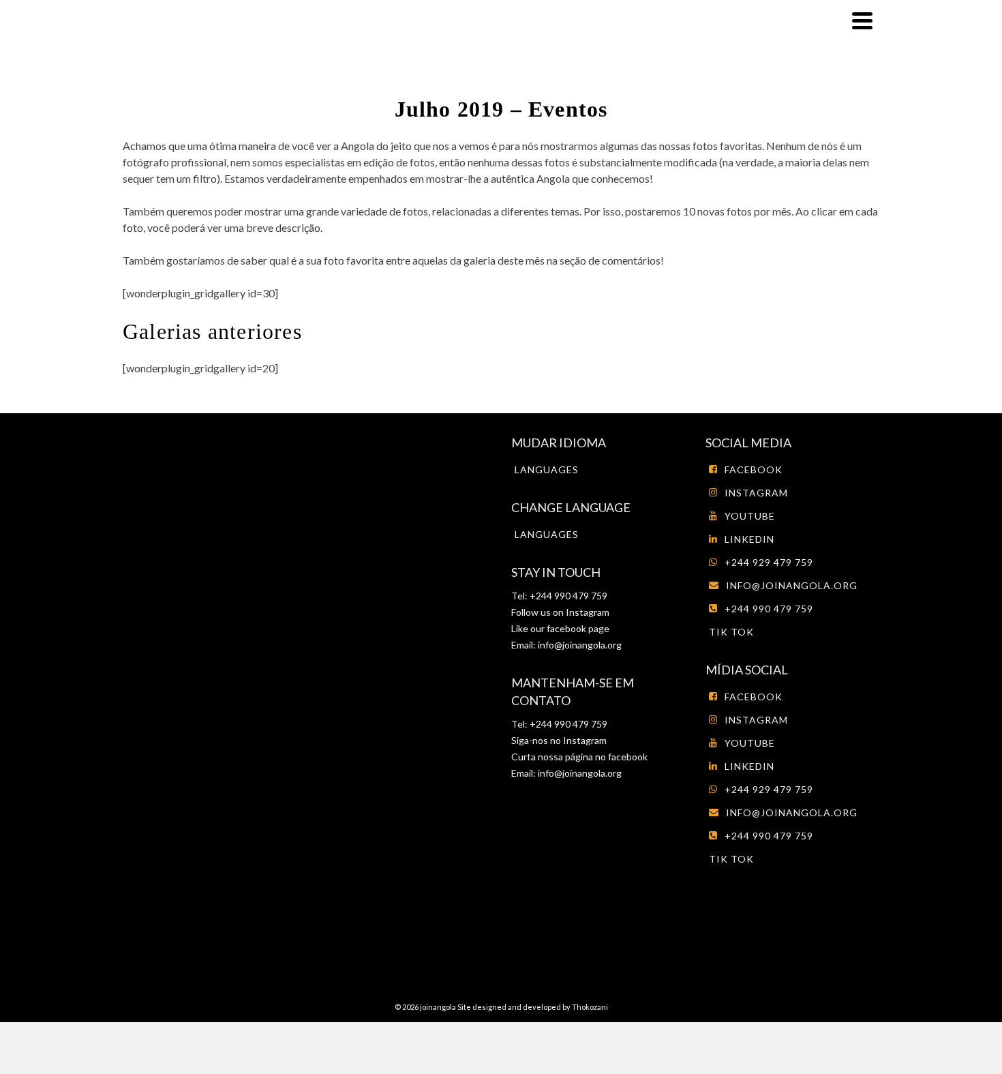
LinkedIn (749, 539)
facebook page (578, 628)
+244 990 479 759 (769, 608)
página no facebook (605, 756)
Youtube (750, 516)
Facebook (754, 469)
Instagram (586, 612)
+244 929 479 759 (769, 562)
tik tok (731, 632)
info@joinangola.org (580, 645)
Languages (547, 469)
